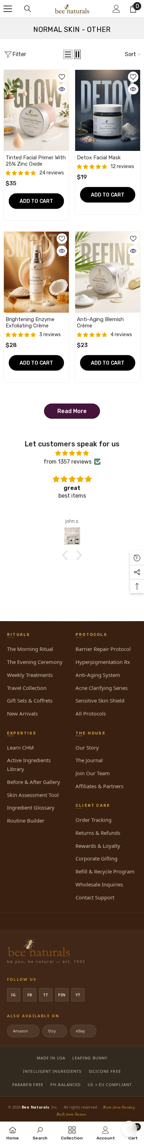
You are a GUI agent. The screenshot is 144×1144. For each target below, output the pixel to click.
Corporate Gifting (96, 858)
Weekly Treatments (30, 674)
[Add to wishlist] (62, 77)
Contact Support (94, 897)
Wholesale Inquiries (99, 884)
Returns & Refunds (97, 832)
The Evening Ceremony (35, 661)
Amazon (23, 1030)
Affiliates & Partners (99, 786)
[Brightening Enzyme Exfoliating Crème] (36, 272)
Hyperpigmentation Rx (102, 661)
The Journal (89, 760)
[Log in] (116, 9)
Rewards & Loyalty (97, 845)
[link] (40, 1133)
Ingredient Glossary (31, 807)
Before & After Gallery (33, 781)
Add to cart (36, 201)
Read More (72, 411)
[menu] (7, 9)
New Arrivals (22, 713)
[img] (72, 453)
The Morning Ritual (30, 648)
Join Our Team (92, 773)
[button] (67, 54)
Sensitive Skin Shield (99, 700)
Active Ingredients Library (29, 764)
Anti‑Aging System (97, 674)
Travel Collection (26, 687)
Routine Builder (25, 820)
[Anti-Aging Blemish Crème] (107, 272)
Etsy (54, 1030)
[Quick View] (62, 89)
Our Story (87, 747)
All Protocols (90, 713)
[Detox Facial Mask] (107, 110)
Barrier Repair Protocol (103, 648)
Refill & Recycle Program (105, 871)
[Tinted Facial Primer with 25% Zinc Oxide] (36, 110)
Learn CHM (20, 747)
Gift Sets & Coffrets (29, 700)
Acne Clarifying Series (101, 687)
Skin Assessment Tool (33, 794)
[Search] (27, 9)
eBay (82, 1030)
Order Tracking (93, 819)
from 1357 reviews (68, 461)
